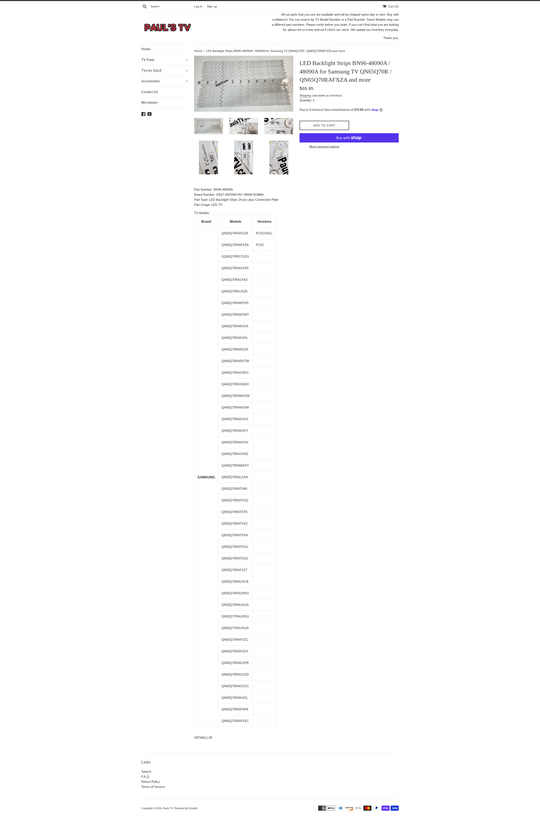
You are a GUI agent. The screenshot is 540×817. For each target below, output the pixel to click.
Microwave (149, 102)
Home (145, 49)
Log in (198, 6)
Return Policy (150, 781)
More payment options (324, 146)
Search (146, 771)
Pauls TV (168, 808)
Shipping (305, 95)
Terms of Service (153, 786)
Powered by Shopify (185, 808)
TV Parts (164, 60)
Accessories (164, 81)
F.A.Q (145, 776)
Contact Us (149, 92)
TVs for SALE (164, 70)
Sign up (212, 6)
